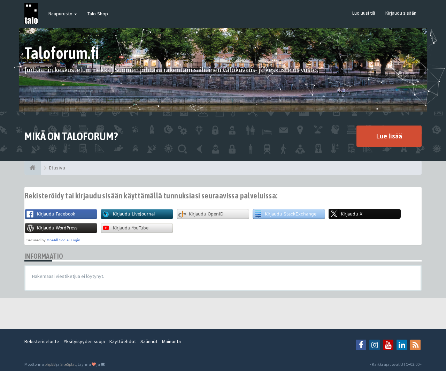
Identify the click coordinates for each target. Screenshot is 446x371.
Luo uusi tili (363, 13)
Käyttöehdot (122, 341)
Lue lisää (389, 135)
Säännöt (148, 341)
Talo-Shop (97, 13)
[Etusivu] (32, 168)
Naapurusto (61, 13)
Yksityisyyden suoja (84, 341)
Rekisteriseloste (41, 341)
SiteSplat (68, 364)
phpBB (50, 364)
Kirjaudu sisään (400, 13)
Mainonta (171, 341)
